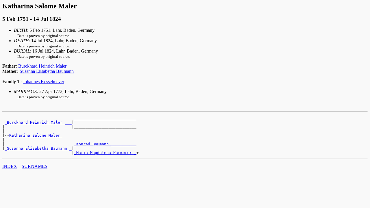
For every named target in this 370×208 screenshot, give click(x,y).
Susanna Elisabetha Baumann (47, 71)
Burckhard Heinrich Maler (42, 66)
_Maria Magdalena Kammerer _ (105, 153)
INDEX (9, 166)
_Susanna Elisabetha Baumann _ (38, 148)
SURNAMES (34, 166)
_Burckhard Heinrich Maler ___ (38, 122)
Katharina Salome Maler (35, 135)
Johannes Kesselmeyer (43, 81)
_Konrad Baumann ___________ (105, 144)
